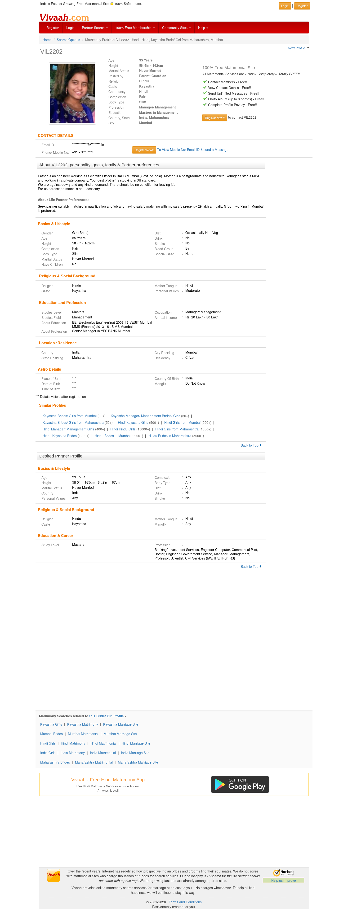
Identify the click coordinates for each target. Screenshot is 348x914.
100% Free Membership (133, 27)
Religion (114, 81)
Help (202, 27)
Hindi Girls (48, 743)
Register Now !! (215, 118)
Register (52, 27)
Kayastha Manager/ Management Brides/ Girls (145, 415)
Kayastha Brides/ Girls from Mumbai (70, 415)
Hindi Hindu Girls (122, 429)
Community (116, 91)
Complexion (117, 96)
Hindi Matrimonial (103, 743)
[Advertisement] (289, 234)
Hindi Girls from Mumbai (182, 422)
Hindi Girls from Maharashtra (177, 429)
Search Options (68, 39)
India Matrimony (73, 752)
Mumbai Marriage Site (120, 733)
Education (115, 112)
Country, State (119, 117)
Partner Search (94, 27)
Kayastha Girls (51, 724)
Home (47, 39)
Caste (112, 86)
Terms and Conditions (185, 902)
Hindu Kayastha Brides (60, 435)
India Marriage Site (135, 752)
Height (113, 65)
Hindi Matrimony (73, 743)
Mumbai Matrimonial (83, 733)
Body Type (116, 102)
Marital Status (118, 70)
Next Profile (296, 48)
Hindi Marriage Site (136, 743)
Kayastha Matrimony (82, 724)
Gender (47, 233)
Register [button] (302, 6)
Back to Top (250, 445)
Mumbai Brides (51, 733)
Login (70, 27)
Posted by (115, 76)
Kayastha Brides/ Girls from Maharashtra (73, 422)
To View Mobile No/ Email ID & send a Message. (193, 149)
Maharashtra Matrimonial (94, 762)
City (111, 123)
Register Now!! (144, 150)
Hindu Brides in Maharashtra (169, 435)
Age (111, 60)
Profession (116, 107)
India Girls (47, 752)
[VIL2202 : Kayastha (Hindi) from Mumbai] (70, 93)
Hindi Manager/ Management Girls (68, 429)
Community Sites (175, 27)
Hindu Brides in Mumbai (112, 435)
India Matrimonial (103, 752)
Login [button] (285, 6)
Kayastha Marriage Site (120, 724)
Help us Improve (283, 880)
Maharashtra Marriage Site (138, 762)
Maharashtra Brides (55, 762)
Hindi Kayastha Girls (133, 422)
